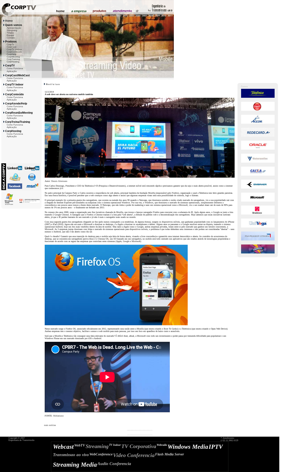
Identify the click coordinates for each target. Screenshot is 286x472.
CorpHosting (13, 61)
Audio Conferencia (114, 463)
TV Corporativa (138, 446)
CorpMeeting (13, 56)
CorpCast (11, 47)
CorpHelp (11, 54)
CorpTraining (13, 59)
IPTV (216, 446)
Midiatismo (58, 416)
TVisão (10, 33)
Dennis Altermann (59, 181)
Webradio (162, 444)
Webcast (63, 446)
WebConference (101, 454)
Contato (11, 37)
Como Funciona (15, 68)
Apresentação (14, 28)
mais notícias (50, 425)
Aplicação (12, 71)
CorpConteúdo (14, 52)
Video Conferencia (134, 455)
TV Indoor (115, 444)
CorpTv (10, 44)
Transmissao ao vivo (71, 454)
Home (9, 20)
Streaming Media (75, 464)
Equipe (10, 35)
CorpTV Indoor (14, 49)
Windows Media (188, 446)
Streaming (12, 30)
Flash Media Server (169, 454)
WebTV (79, 445)
